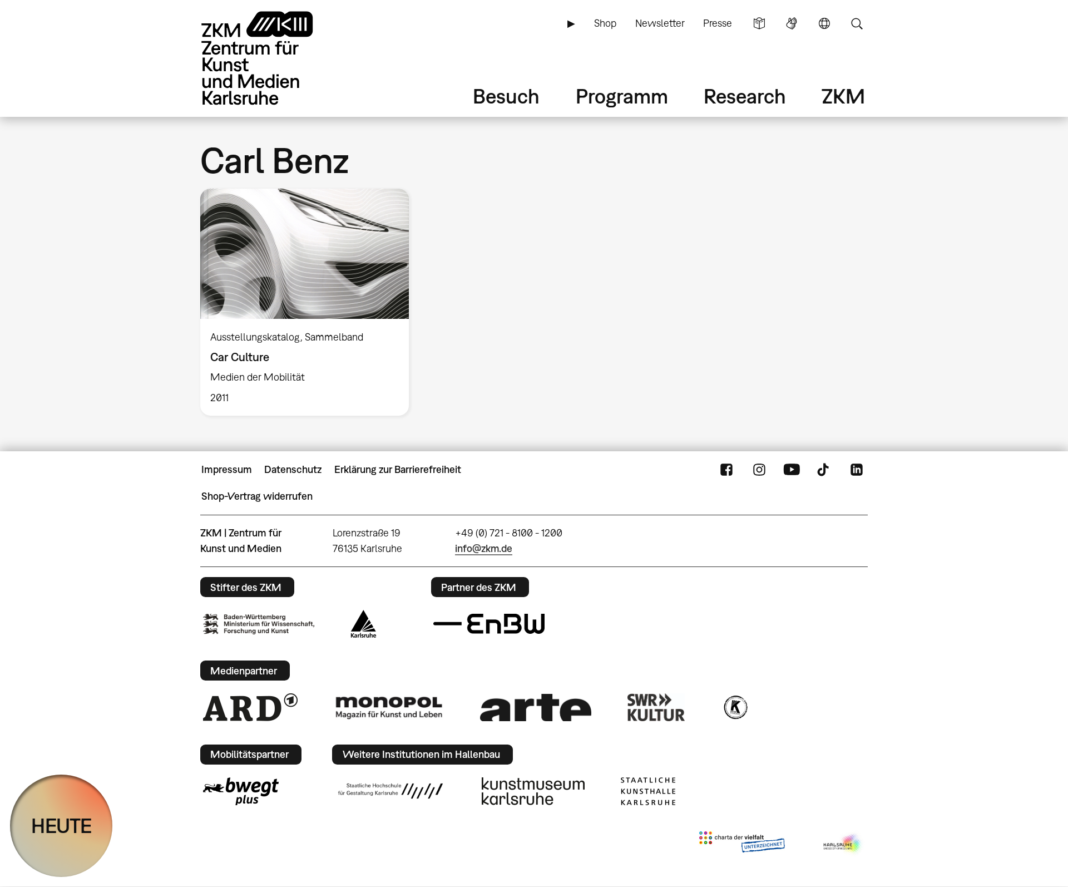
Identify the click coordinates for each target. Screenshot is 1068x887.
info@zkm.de (483, 548)
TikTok (824, 469)
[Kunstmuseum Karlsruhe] (533, 791)
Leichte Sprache (759, 23)
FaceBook (726, 469)
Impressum (226, 469)
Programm (622, 96)
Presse (717, 23)
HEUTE (61, 825)
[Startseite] (272, 58)
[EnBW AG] (489, 624)
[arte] (535, 707)
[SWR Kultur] (656, 707)
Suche (857, 23)
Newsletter (660, 23)
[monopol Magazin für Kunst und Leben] (388, 707)
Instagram (759, 469)
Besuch (506, 96)
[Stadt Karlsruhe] (363, 624)
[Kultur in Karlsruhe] (735, 707)
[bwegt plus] (241, 791)
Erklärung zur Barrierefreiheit (397, 469)
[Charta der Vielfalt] (741, 844)
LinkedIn (857, 469)
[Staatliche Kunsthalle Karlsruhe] (648, 791)
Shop (605, 23)
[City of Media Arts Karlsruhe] (843, 844)
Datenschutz (293, 469)
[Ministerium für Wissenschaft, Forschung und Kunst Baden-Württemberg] (258, 624)
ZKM (843, 96)
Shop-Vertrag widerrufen (257, 496)
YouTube (791, 469)
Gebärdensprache (791, 23)
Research (745, 96)
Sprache (824, 23)
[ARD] (250, 707)
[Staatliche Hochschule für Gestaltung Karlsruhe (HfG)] (390, 790)
